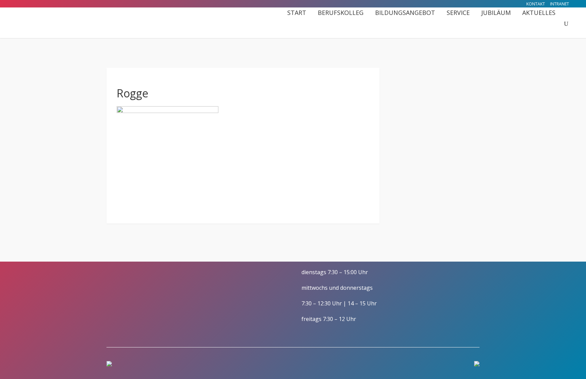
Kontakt (535, 4)
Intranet (559, 4)
